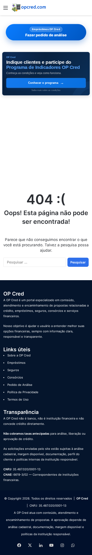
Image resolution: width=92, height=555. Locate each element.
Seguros (13, 370)
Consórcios (15, 377)
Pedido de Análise (19, 384)
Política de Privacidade (22, 392)
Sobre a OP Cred (19, 355)
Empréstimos (16, 362)
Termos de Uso (18, 399)
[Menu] (5, 9)
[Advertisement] (46, 141)
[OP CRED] (29, 7)
